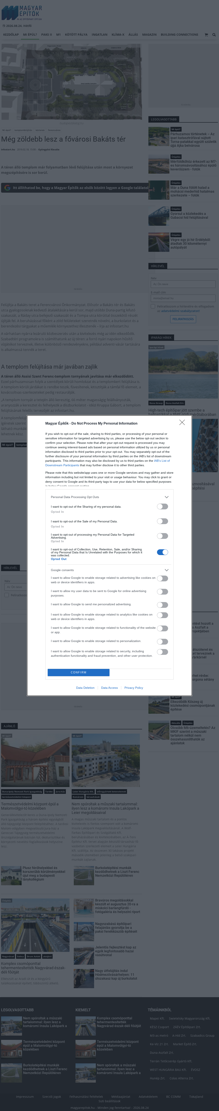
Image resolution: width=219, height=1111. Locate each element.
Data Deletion (85, 687)
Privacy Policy (133, 687)
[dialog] (109, 555)
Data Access (109, 687)
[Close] (183, 424)
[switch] (162, 506)
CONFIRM (79, 672)
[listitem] (109, 497)
